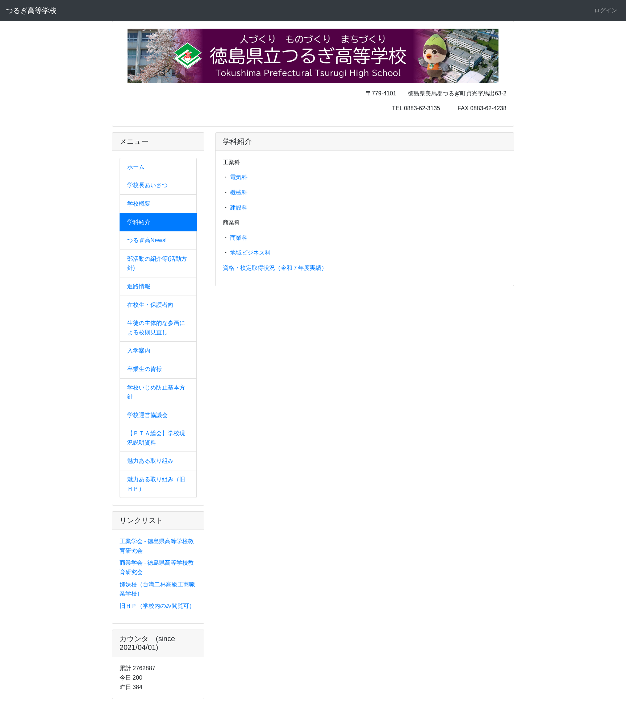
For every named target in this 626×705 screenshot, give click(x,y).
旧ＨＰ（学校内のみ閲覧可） (157, 606)
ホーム (136, 167)
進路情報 (138, 286)
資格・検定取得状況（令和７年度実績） (275, 268)
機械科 (238, 192)
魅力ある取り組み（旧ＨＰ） (156, 484)
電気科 (238, 177)
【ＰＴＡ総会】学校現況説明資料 (156, 438)
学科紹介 (138, 222)
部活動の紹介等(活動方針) (157, 263)
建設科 (238, 208)
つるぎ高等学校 (31, 11)
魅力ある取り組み (150, 461)
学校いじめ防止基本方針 (156, 392)
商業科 (238, 238)
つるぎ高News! (147, 240)
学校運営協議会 (147, 415)
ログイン (605, 10)
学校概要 (138, 204)
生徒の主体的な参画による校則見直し (156, 327)
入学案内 (138, 350)
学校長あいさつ (147, 185)
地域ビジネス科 (250, 253)
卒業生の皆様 (144, 369)
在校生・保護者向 (150, 305)
